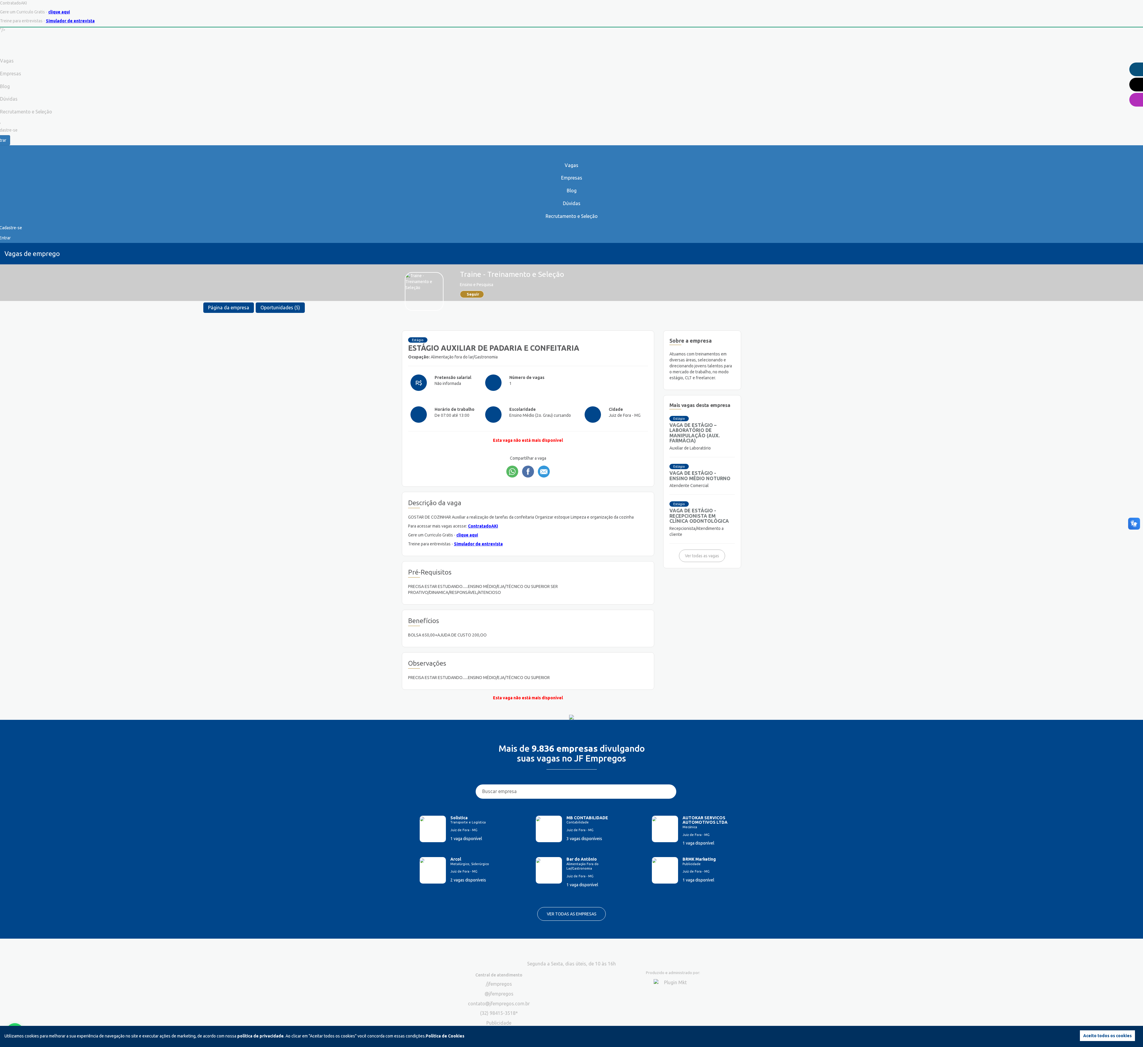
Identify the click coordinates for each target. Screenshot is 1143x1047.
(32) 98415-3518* (499, 1013)
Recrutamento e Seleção (572, 216)
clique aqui (59, 12)
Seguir (473, 294)
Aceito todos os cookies (1107, 1035)
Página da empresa (228, 307)
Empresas (571, 177)
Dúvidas (571, 203)
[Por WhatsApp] (512, 472)
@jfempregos (499, 993)
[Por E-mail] (544, 472)
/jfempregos (499, 984)
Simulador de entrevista (70, 20)
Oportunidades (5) (280, 307)
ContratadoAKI (483, 526)
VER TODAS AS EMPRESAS (572, 914)
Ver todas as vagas (702, 555)
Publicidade (498, 1023)
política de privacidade (260, 1036)
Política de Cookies (445, 1036)
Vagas (571, 165)
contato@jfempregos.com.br (499, 1003)
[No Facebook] (528, 472)
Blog (572, 190)
